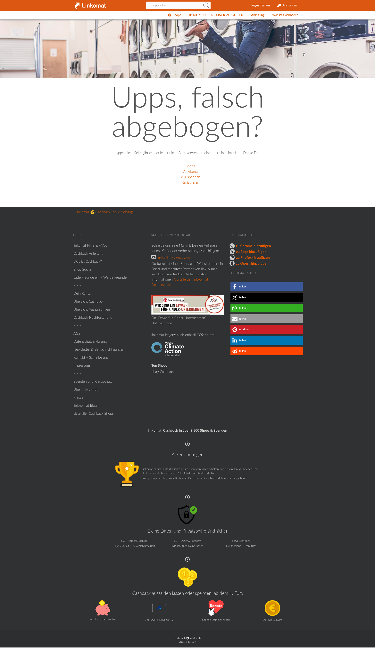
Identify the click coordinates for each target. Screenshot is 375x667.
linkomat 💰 (85, 212)
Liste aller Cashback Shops (93, 413)
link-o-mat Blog (85, 405)
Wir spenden (190, 177)
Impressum (81, 365)
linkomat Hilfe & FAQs (90, 245)
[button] (266, 286)
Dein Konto (82, 293)
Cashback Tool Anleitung (114, 212)
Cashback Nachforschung (92, 317)
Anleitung (257, 15)
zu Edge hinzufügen (251, 252)
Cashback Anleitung (88, 253)
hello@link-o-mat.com (173, 257)
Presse (78, 397)
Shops (177, 15)
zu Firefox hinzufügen (253, 258)
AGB (76, 333)
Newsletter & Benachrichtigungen (98, 349)
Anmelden (290, 5)
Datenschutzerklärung (90, 341)
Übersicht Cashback (88, 301)
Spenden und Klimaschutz (92, 381)
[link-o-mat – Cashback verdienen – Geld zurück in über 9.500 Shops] (89, 4)
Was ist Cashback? (285, 15)
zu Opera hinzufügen (252, 263)
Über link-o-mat (85, 389)
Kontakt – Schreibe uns (90, 357)
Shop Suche (82, 269)
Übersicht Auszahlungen (91, 309)
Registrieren (260, 5)
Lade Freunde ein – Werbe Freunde (100, 277)
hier (213, 473)
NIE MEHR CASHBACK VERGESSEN (218, 15)
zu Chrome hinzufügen (253, 246)
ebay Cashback (163, 372)
